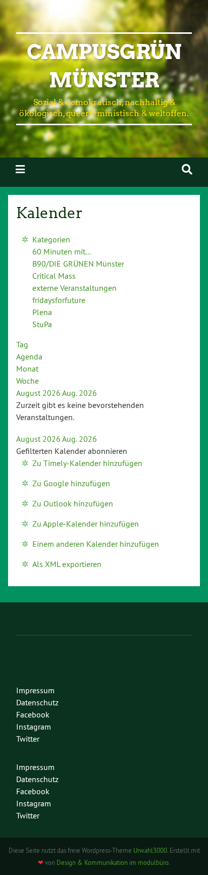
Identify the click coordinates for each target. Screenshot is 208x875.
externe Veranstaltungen (74, 288)
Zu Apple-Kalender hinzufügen (85, 524)
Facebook (32, 714)
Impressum (35, 690)
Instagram (33, 727)
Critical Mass (54, 276)
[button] (71, 451)
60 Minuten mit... (61, 251)
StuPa (42, 324)
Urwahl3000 (150, 850)
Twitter (27, 739)
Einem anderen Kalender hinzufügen (95, 544)
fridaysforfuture (58, 300)
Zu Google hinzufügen (71, 483)
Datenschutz (37, 702)
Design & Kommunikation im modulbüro (113, 862)
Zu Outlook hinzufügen (72, 503)
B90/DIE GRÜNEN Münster (78, 264)
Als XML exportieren (66, 564)
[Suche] (187, 169)
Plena (42, 312)
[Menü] (20, 169)
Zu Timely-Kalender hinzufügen (87, 463)
